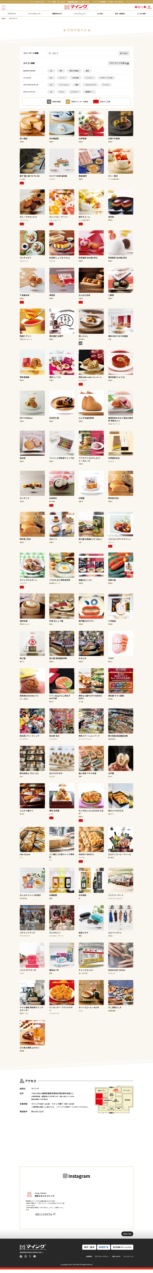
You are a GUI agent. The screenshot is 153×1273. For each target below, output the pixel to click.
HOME (3, 18)
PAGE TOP (127, 1234)
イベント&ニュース (34, 14)
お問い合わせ (116, 1256)
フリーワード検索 (31, 53)
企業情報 (89, 1256)
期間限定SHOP (57, 14)
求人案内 (100, 14)
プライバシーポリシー (102, 1256)
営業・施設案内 (120, 14)
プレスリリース (128, 1256)
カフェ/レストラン (29, 92)
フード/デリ (27, 78)
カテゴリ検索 (29, 63)
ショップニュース (79, 14)
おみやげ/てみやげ (29, 71)
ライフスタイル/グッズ (30, 85)
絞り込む (124, 53)
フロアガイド (11, 14)
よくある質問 (141, 14)
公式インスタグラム (43, 1214)
